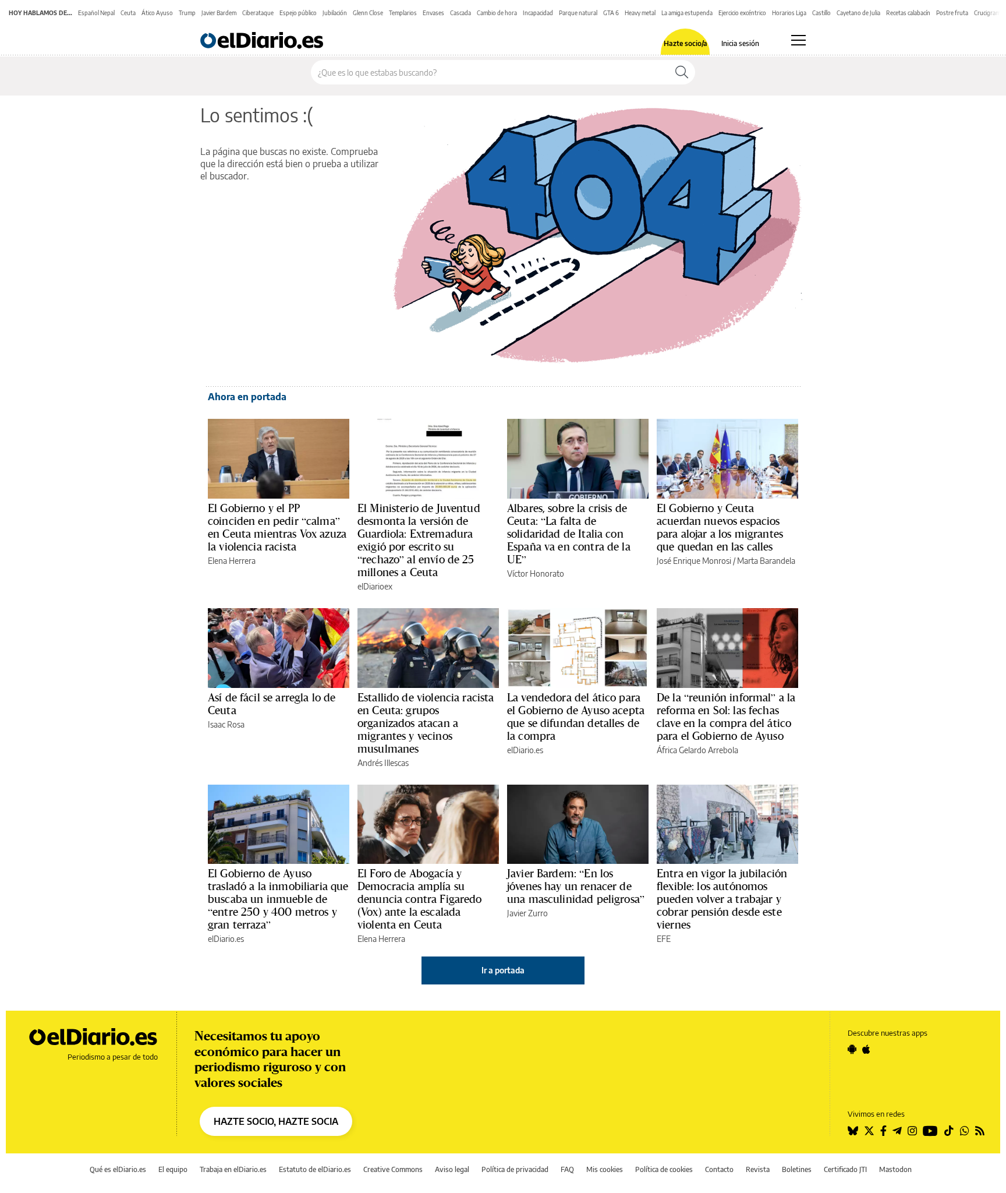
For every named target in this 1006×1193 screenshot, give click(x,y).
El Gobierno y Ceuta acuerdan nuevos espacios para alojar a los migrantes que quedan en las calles (720, 527)
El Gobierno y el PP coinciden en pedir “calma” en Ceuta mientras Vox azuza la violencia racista (277, 527)
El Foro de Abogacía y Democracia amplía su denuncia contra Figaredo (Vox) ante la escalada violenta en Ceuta (419, 898)
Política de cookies (664, 1169)
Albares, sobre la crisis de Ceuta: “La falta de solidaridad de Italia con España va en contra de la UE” (568, 533)
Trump (187, 12)
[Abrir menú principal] (798, 40)
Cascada (460, 12)
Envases (433, 12)
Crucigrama (988, 12)
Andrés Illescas (383, 763)
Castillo (821, 12)
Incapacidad (538, 12)
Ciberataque (258, 12)
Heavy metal (640, 12)
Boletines (797, 1169)
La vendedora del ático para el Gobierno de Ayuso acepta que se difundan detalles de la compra (575, 716)
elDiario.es (525, 750)
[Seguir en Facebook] (883, 1130)
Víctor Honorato (535, 573)
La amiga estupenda (687, 12)
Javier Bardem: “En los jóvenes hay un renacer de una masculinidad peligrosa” (575, 886)
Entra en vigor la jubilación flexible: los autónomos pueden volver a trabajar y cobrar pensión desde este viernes (722, 898)
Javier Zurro (527, 913)
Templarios (403, 12)
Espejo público (298, 12)
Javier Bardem (218, 12)
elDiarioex (374, 586)
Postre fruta (952, 12)
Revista (758, 1169)
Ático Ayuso (157, 12)
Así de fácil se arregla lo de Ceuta (271, 703)
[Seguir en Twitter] (869, 1130)
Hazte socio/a (685, 43)
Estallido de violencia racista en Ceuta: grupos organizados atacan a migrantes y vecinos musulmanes (425, 723)
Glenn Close (368, 12)
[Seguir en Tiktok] (949, 1130)
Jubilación (335, 12)
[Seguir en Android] (852, 1049)
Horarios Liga (789, 12)
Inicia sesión (740, 43)
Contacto (719, 1169)
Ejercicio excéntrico (742, 12)
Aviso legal (452, 1169)
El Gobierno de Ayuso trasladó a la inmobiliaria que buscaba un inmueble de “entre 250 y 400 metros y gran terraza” (278, 898)
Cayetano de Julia (858, 12)
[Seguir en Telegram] (897, 1130)
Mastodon (895, 1169)
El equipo (172, 1169)
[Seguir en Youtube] (930, 1130)
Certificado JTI (845, 1169)
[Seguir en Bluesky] (853, 1130)
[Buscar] (681, 72)
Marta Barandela (766, 561)
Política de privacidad (514, 1169)
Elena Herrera (232, 561)
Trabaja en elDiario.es (233, 1169)
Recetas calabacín (908, 12)
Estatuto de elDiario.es (315, 1169)
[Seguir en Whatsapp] (964, 1130)
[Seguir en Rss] (979, 1130)
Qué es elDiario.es (118, 1169)
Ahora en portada (247, 397)
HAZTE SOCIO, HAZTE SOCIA (276, 1121)
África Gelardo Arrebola (697, 750)
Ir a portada (503, 970)
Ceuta (128, 12)
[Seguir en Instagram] (912, 1130)
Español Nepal (96, 12)
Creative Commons (393, 1169)
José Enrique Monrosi (694, 561)
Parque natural (578, 12)
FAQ (567, 1169)
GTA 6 (611, 12)
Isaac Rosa (226, 724)
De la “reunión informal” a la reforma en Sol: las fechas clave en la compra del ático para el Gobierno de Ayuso (726, 716)
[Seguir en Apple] (866, 1049)
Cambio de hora (497, 12)
